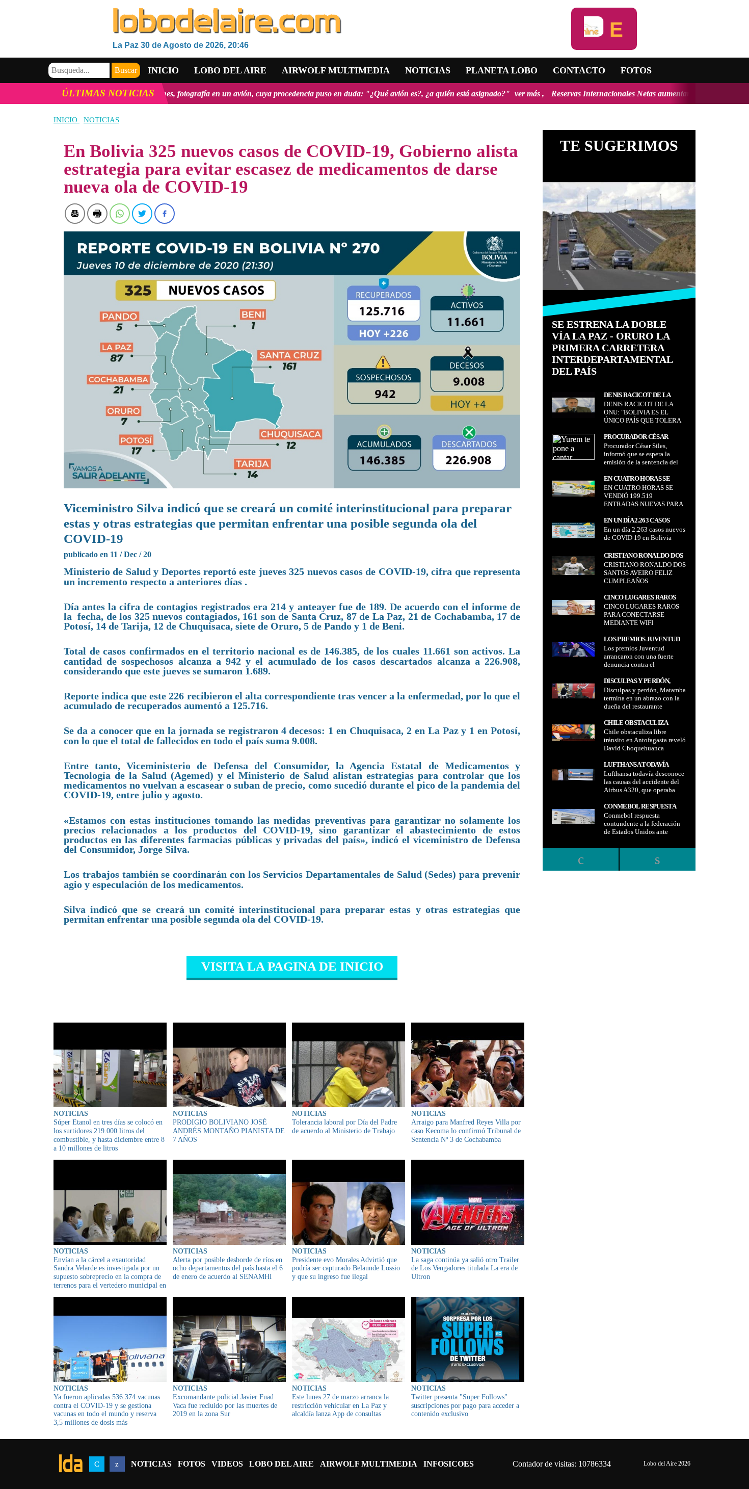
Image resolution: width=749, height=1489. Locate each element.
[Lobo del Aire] (342, 22)
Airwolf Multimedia (336, 70)
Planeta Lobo (502, 70)
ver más (439, 93)
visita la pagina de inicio (292, 966)
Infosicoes (448, 1463)
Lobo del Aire (281, 1463)
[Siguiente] (657, 859)
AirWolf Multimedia (368, 1463)
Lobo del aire (230, 70)
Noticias (427, 70)
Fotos (636, 70)
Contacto (579, 70)
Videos (227, 1463)
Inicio (163, 70)
